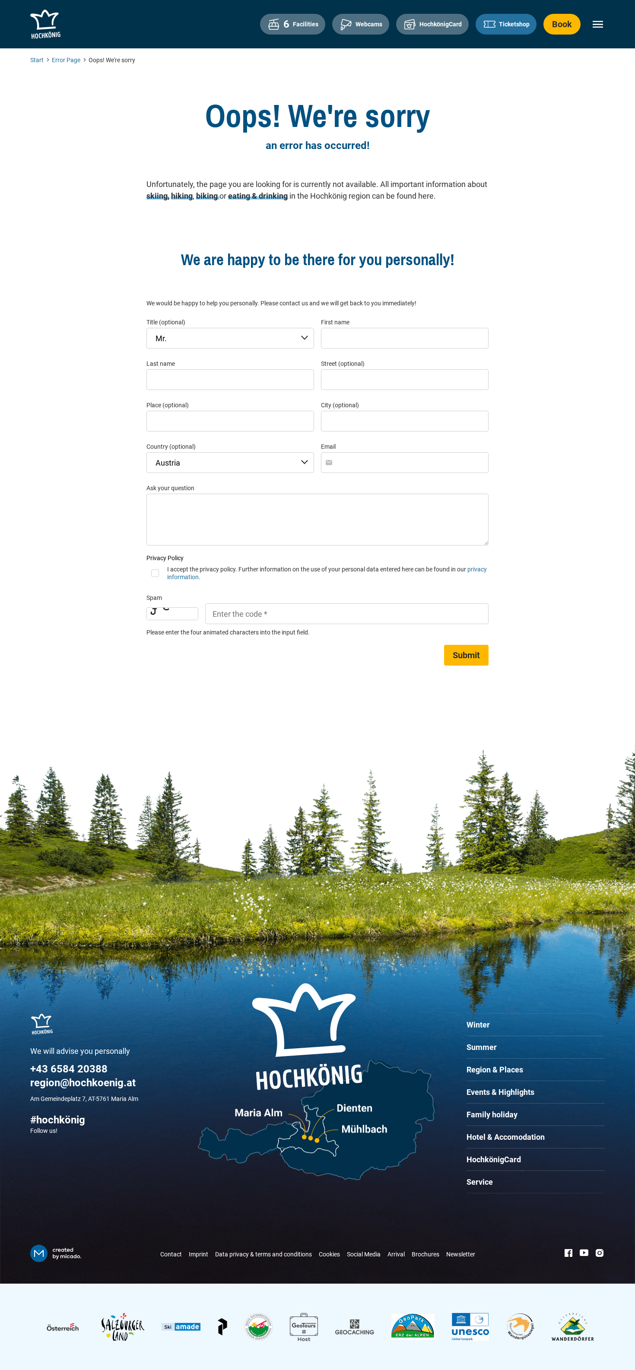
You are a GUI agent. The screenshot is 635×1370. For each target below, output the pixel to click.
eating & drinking (258, 195)
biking (207, 195)
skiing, (157, 195)
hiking (182, 195)
